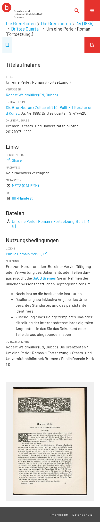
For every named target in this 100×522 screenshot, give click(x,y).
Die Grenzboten (21, 23)
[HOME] (22, 10)
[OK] (76, 10)
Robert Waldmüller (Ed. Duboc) (32, 94)
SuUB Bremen (44, 278)
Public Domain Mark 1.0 (25, 253)
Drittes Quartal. (26, 29)
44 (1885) (84, 23)
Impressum (59, 514)
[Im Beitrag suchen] (92, 45)
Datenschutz (82, 514)
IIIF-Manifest (22, 198)
